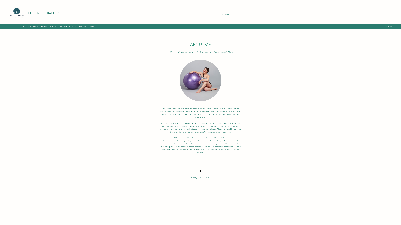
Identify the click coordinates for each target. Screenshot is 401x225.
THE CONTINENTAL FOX (43, 13)
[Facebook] (200, 171)
